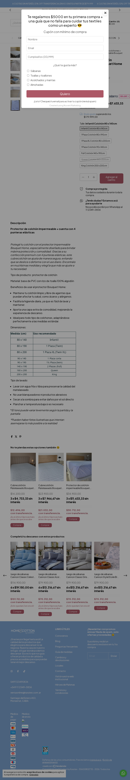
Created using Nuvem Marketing (65, 105)
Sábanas (35, 71)
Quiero (65, 94)
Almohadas (36, 84)
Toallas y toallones (41, 75)
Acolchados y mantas (42, 80)
